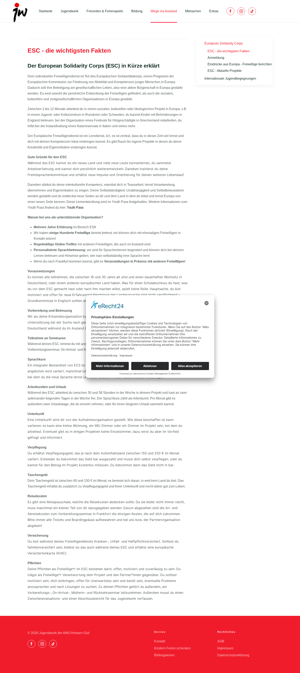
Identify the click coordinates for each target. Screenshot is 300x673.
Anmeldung (216, 57)
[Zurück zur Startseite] (19, 11)
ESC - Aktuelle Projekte (225, 70)
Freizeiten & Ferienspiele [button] (105, 11)
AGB (220, 641)
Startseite (45, 11)
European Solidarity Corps (223, 43)
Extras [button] (213, 11)
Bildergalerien (164, 655)
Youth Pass (75, 207)
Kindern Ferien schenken (172, 648)
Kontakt (159, 641)
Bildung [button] (136, 11)
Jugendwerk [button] (69, 11)
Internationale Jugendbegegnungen (230, 78)
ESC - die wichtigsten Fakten (229, 51)
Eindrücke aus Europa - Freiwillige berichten (240, 64)
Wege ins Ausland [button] (164, 11)
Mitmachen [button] (193, 11)
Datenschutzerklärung (233, 655)
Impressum (225, 648)
